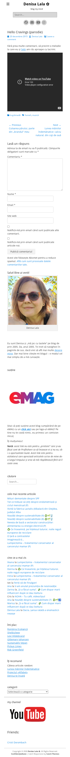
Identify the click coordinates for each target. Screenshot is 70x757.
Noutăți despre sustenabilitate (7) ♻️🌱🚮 (38, 599)
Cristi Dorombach (16, 742)
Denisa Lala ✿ (36, 4)
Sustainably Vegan (17, 642)
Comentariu (14, 156)
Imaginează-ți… (15, 539)
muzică (35, 115)
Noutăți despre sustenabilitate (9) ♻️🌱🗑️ (30, 515)
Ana (9, 586)
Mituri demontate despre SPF (23, 498)
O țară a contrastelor (18, 536)
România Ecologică (17, 629)
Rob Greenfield (15, 649)
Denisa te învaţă (16, 675)
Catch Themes (52, 754)
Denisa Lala (37, 36)
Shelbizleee (13, 632)
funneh (28, 115)
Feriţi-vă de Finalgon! (25, 582)
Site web (12, 215)
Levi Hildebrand (16, 636)
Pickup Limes (14, 646)
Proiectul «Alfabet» (17, 672)
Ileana (10, 562)
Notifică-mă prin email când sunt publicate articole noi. (30, 244)
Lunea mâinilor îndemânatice (23, 668)
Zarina (10, 589)
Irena (10, 575)
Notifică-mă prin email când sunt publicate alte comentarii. (33, 232)
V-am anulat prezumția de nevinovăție (35, 586)
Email (11, 204)
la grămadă (15, 115)
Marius (11, 603)
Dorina (11, 569)
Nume (11, 194)
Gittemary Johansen (18, 639)
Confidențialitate (19, 754)
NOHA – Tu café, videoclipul (30, 596)
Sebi (23, 49)
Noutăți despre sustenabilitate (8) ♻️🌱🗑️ (30, 519)
